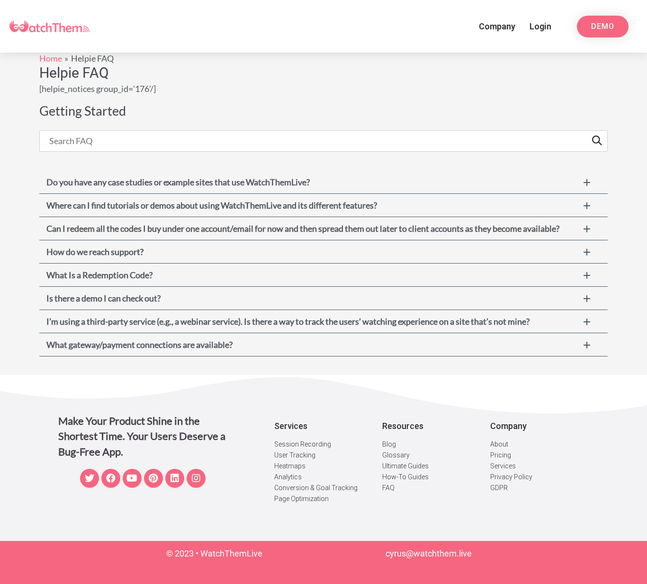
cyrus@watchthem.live (429, 553)
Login (540, 26)
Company (497, 26)
